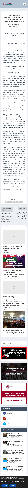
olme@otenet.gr (20, 121)
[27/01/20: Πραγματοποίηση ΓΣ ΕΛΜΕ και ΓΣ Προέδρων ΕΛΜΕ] (14, 319)
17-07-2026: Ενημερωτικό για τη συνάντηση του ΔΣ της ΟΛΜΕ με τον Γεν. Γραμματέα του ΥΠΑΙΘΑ (15, 468)
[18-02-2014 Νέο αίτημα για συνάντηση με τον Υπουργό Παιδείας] (14, 237)
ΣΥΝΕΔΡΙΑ (15, 437)
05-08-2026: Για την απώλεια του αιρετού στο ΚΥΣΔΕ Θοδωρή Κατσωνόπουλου (15, 443)
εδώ (20, 189)
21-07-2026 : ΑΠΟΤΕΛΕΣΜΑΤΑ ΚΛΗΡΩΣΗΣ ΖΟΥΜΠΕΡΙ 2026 (14, 459)
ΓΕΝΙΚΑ (21, 445)
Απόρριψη (12, 485)
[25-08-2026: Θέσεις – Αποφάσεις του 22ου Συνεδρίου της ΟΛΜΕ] (5, 435)
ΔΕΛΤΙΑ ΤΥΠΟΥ (10, 446)
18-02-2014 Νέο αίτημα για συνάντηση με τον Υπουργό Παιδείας (12, 248)
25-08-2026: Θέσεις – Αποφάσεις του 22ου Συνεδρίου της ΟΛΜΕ (15, 434)
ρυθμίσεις (17, 482)
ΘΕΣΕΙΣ (11, 437)
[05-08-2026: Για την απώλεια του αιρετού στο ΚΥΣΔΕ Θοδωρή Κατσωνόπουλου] (5, 442)
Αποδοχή (5, 485)
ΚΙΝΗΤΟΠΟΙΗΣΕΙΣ (14, 26)
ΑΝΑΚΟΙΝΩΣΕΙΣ (18, 24)
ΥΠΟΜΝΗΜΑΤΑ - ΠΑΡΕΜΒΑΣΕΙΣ (13, 473)
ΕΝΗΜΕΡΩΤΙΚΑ (17, 446)
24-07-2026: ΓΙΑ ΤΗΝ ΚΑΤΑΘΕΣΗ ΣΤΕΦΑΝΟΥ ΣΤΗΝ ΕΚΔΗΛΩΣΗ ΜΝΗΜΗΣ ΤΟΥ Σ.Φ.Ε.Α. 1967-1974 (15, 452)
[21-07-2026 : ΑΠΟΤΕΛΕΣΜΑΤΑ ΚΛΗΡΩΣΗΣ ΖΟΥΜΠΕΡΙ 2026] (5, 460)
